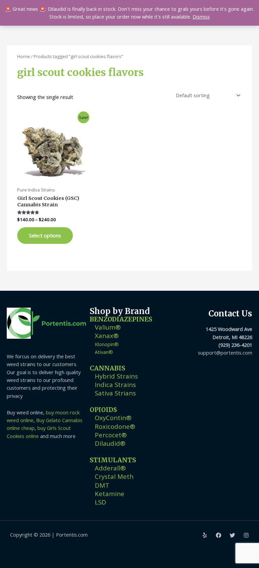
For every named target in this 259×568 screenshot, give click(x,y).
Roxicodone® (115, 426)
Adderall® (110, 468)
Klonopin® (107, 344)
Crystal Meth (114, 476)
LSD (100, 502)
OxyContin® (113, 417)
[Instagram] (246, 535)
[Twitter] (232, 535)
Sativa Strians (115, 393)
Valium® (108, 327)
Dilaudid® (110, 443)
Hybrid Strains (116, 376)
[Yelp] (204, 535)
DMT (102, 485)
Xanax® (107, 335)
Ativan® (104, 351)
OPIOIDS (103, 410)
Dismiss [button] (201, 16)
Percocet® (111, 435)
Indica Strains (115, 384)
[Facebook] (218, 535)
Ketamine (109, 493)
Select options (45, 235)
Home (23, 56)
